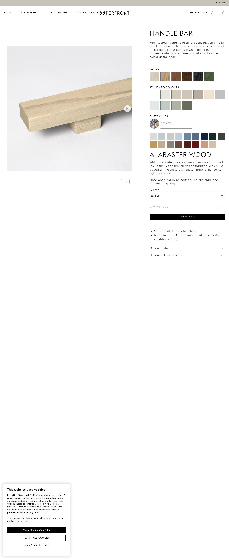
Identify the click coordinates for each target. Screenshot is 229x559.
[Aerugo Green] (165, 105)
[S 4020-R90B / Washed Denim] (187, 136)
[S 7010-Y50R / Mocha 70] (178, 144)
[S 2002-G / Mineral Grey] (170, 136)
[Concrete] (187, 94)
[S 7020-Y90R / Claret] (187, 144)
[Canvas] (209, 94)
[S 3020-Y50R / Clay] (204, 144)
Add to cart (187, 216)
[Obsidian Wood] (198, 76)
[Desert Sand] (176, 94)
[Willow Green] (187, 105)
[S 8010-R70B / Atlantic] (204, 136)
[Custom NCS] (154, 123)
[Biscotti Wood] (165, 76)
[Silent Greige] (198, 94)
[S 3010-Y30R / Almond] (161, 144)
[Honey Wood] (176, 76)
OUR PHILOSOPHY (56, 12)
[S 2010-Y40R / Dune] (212, 144)
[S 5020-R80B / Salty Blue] (195, 136)
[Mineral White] (154, 105)
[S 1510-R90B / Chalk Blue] (178, 136)
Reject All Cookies (36, 537)
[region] (36, 520)
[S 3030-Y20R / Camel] (153, 144)
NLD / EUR (220, 3)
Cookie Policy (22, 521)
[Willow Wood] (209, 76)
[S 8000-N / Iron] (221, 136)
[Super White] (154, 94)
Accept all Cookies (36, 529)
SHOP (7, 12)
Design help (198, 12)
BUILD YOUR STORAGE (90, 12)
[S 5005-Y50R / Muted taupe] (170, 144)
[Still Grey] (220, 94)
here (193, 231)
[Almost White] (165, 94)
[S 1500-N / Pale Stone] (153, 136)
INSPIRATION (28, 12)
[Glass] (176, 105)
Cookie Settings (36, 544)
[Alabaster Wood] (154, 76)
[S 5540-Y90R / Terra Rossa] (195, 144)
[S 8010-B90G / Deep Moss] (212, 136)
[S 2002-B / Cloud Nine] (161, 136)
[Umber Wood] (187, 76)
